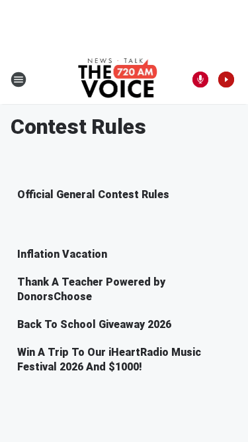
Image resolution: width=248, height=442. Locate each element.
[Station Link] (120, 79)
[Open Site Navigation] (18, 79)
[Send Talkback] (200, 79)
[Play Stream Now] (226, 79)
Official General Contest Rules (93, 194)
